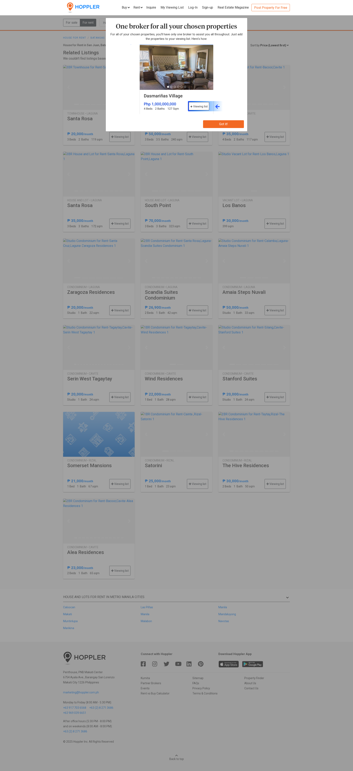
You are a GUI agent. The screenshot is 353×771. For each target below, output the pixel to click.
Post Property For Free (270, 8)
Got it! (223, 124)
